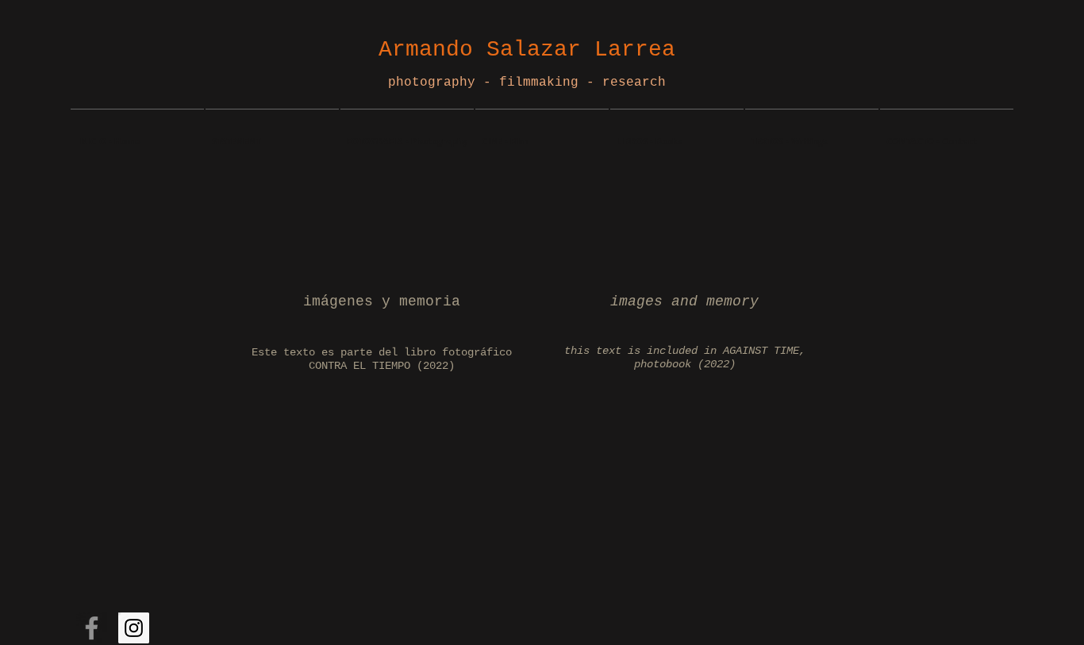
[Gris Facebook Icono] (91, 627)
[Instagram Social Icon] (133, 627)
